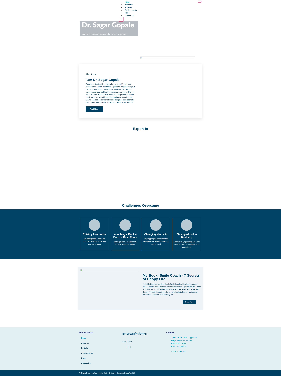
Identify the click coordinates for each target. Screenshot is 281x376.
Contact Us (129, 16)
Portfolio (128, 7)
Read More (94, 109)
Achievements (131, 10)
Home (127, 2)
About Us (129, 5)
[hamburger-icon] (199, 2)
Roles (127, 13)
